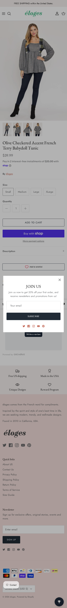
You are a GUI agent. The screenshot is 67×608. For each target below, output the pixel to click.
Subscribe (33, 316)
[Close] (59, 279)
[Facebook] (28, 326)
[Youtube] (38, 326)
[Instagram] (33, 326)
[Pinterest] (43, 326)
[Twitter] (24, 326)
